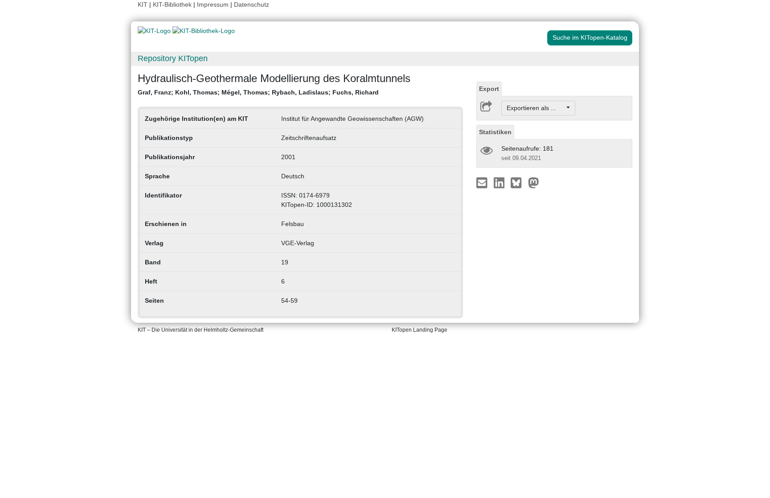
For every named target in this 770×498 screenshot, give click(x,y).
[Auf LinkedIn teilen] (500, 182)
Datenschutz (251, 4)
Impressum (213, 4)
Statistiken (495, 132)
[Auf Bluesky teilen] (518, 182)
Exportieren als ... (536, 107)
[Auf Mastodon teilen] (533, 182)
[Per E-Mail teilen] (482, 182)
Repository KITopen (173, 58)
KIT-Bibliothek (173, 4)
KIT (142, 4)
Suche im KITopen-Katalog (590, 37)
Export (489, 88)
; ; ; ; (258, 92)
